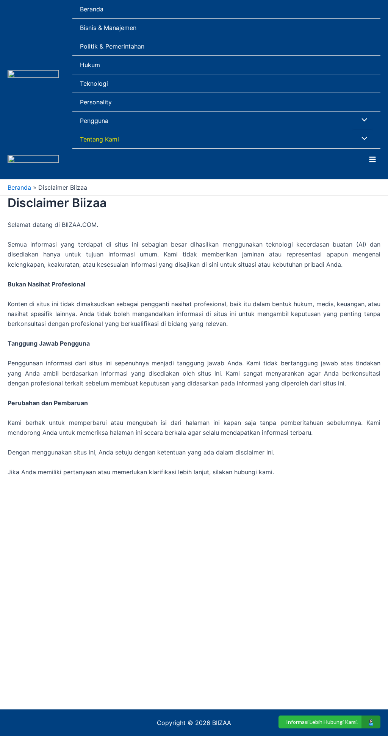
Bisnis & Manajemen (108, 27)
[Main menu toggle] (372, 159)
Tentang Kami (99, 139)
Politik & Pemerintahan (112, 46)
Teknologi (94, 83)
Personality (96, 102)
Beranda (91, 9)
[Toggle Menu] (362, 120)
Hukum (90, 65)
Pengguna (94, 120)
